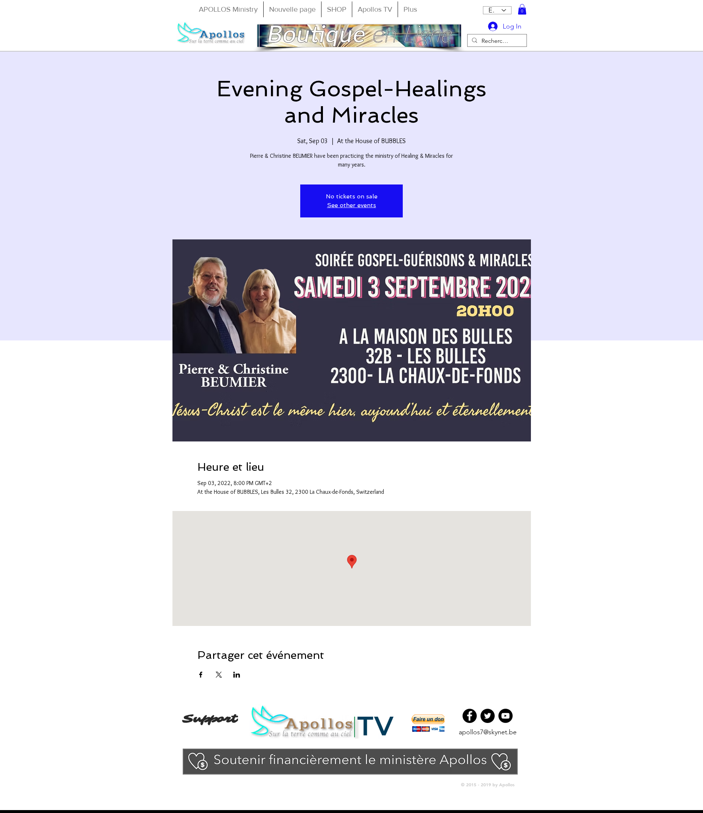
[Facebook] (469, 716)
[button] (522, 9)
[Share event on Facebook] (200, 675)
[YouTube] (505, 716)
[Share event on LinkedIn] (236, 675)
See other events (351, 205)
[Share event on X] (218, 675)
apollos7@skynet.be (488, 732)
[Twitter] (487, 716)
